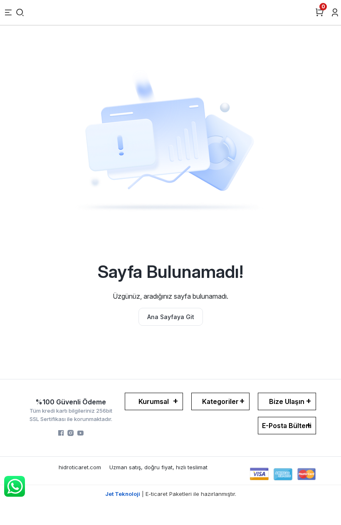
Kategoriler (220, 401)
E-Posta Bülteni (286, 425)
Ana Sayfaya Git (170, 316)
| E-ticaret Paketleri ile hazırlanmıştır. (170, 493)
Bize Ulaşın (286, 401)
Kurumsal (153, 401)
